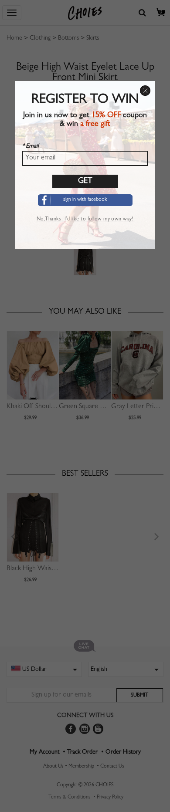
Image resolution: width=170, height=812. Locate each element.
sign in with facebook (85, 200)
